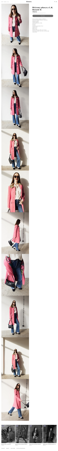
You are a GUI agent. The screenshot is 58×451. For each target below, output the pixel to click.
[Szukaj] (54, 1)
